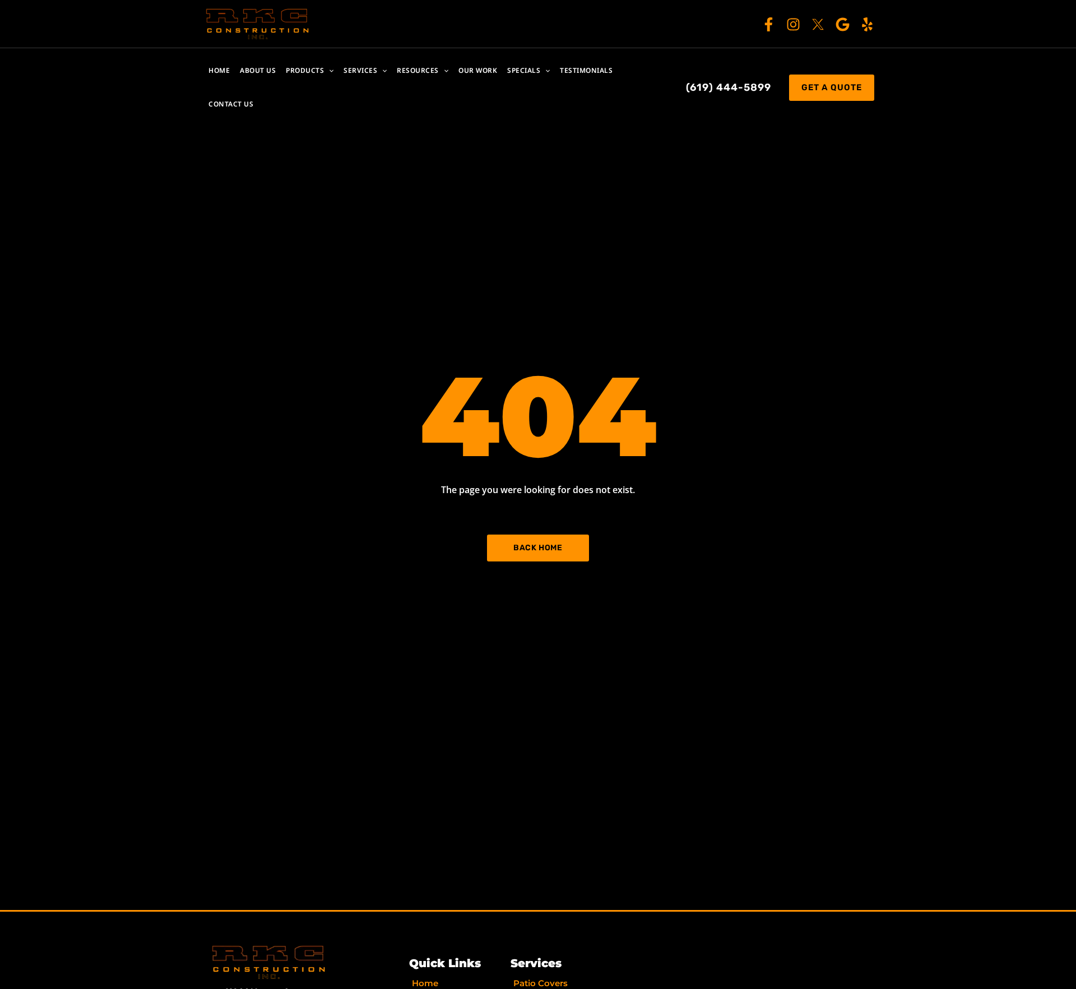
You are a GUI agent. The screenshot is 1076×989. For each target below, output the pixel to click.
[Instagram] (793, 24)
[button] (328, 70)
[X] (818, 24)
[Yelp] (867, 24)
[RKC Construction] (258, 23)
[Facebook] (769, 24)
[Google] (843, 24)
